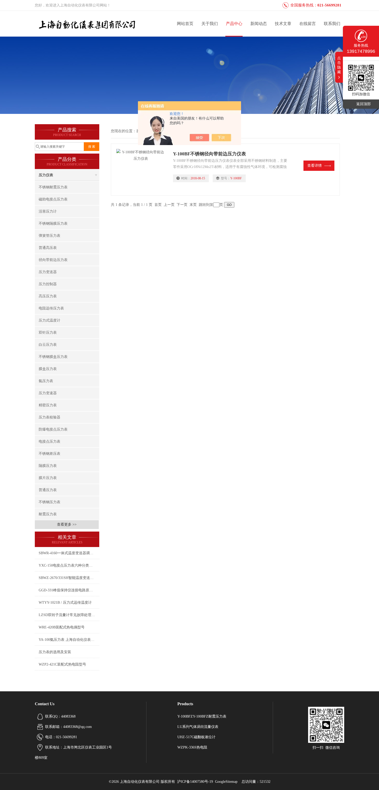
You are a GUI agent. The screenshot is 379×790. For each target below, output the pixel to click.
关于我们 (209, 23)
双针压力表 (48, 332)
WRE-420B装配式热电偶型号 (62, 627)
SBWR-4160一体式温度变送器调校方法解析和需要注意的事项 (69, 553)
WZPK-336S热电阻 (192, 747)
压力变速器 (48, 393)
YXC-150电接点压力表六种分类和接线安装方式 (69, 565)
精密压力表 (48, 405)
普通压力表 (48, 490)
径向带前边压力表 (53, 260)
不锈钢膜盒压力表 (53, 357)
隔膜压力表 (48, 466)
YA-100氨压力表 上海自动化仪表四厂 (68, 640)
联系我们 (332, 23)
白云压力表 (48, 345)
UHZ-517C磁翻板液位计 (196, 737)
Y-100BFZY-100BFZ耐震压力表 (201, 716)
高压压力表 (48, 296)
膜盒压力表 (48, 369)
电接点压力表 (49, 441)
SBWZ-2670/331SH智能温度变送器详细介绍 (69, 578)
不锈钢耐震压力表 (53, 187)
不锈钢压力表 (49, 502)
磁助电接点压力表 (53, 199)
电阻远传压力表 (51, 308)
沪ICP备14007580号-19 (195, 782)
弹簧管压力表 (49, 236)
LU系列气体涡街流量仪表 (197, 727)
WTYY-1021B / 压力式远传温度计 (65, 602)
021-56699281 (329, 5)
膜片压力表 (48, 478)
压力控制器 (48, 284)
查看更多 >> (67, 524)
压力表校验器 (49, 417)
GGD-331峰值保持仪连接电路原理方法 (69, 590)
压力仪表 (46, 175)
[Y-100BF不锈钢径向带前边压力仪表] (142, 169)
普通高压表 (48, 248)
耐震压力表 (48, 514)
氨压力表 (46, 381)
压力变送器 (48, 272)
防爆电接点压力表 (53, 429)
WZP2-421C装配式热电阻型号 (62, 664)
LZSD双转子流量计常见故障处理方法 (68, 615)
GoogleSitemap (226, 782)
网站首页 (185, 23)
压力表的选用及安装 (55, 652)
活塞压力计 (48, 211)
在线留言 (307, 23)
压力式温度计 (49, 320)
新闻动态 (258, 23)
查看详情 (314, 165)
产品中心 (234, 23)
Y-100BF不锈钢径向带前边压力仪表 (209, 153)
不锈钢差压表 (49, 454)
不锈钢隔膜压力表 (53, 223)
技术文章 (283, 23)
